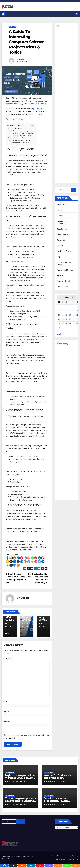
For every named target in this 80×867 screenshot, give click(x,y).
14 (73, 315)
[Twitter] (39, 561)
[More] (18, 565)
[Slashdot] (11, 565)
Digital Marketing (63, 234)
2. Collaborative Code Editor (20, 142)
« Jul (59, 334)
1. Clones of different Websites (21, 140)
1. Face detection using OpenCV (21, 131)
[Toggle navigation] (38, 14)
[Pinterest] (21, 558)
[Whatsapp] (32, 558)
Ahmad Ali (24, 781)
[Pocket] (35, 561)
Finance (60, 246)
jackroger (26, 631)
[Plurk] (25, 561)
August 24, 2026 (13, 781)
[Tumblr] (18, 561)
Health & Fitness (60, 859)
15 (77, 315)
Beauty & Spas (62, 205)
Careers (60, 216)
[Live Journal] (7, 565)
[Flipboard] (42, 558)
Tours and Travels (64, 281)
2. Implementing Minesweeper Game (23, 133)
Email (6, 712)
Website (7, 722)
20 (70, 319)
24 (59, 324)
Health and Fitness (64, 251)
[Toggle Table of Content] (31, 125)
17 (59, 319)
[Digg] (42, 561)
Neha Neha (7, 631)
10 (59, 315)
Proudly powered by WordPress (11, 856)
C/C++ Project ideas (15, 128)
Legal (59, 257)
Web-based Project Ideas (16, 138)
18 (63, 319)
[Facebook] (7, 558)
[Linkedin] (18, 558)
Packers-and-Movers (65, 270)
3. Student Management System (21, 135)
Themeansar (5, 858)
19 (66, 319)
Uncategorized (62, 286)
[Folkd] (14, 561)
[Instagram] (35, 558)
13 (70, 315)
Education (12, 26)
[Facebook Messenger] (21, 561)
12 (66, 315)
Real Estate (61, 275)
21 (73, 319)
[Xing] (39, 558)
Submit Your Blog (72, 859)
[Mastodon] (25, 558)
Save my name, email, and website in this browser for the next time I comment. (26, 736)
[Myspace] (11, 561)
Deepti (21, 59)
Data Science (62, 229)
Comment (8, 658)
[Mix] (28, 558)
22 (77, 319)
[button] (72, 14)
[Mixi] (32, 561)
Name (6, 701)
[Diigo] (28, 561)
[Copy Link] (7, 561)
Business (60, 210)
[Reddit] (14, 558)
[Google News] (14, 565)
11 (63, 315)
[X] (11, 558)
